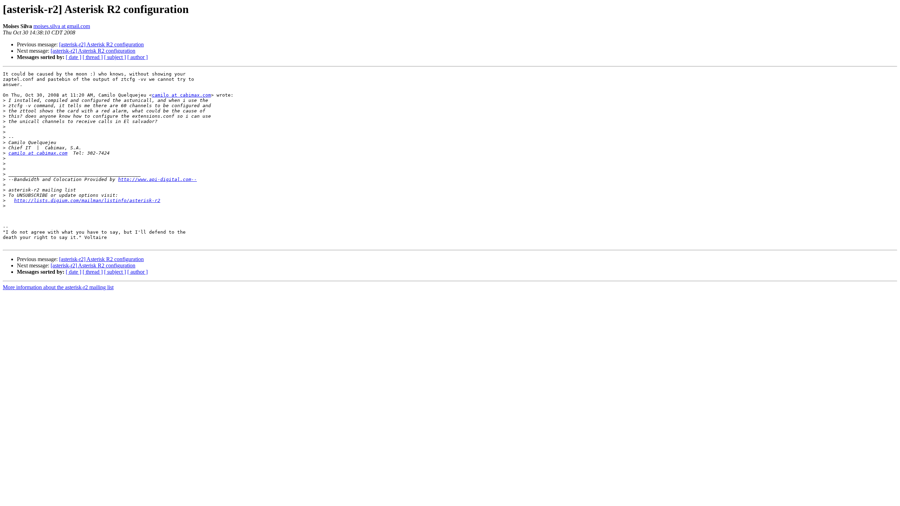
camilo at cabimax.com (181, 95)
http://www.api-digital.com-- (157, 179)
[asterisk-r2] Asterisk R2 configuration (101, 44)
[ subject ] (115, 57)
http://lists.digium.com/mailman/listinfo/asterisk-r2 (87, 200)
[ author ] (137, 57)
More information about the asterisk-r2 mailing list (58, 287)
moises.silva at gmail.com (61, 26)
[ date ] (73, 57)
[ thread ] (93, 57)
